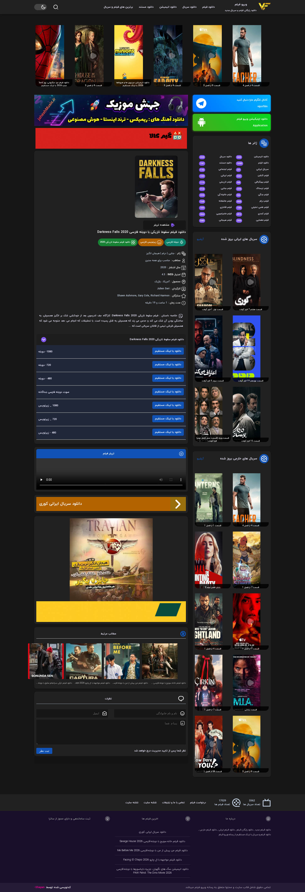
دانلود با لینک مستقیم (168, 351)
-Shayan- (39, 887)
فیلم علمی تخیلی (253, 207)
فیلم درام (253, 201)
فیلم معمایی (253, 220)
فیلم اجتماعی (216, 169)
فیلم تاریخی (216, 182)
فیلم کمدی (253, 214)
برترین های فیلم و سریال (118, 7)
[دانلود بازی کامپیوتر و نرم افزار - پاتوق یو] (111, 611)
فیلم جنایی (216, 188)
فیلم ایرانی (216, 176)
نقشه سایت (150, 802)
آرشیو (200, 239)
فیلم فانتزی (216, 207)
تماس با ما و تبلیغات (173, 802)
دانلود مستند (146, 7)
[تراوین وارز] (111, 559)
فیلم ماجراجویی (216, 214)
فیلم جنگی (253, 195)
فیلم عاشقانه (216, 201)
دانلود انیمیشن (168, 7)
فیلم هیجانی (216, 220)
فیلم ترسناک (253, 188)
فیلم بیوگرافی (253, 182)
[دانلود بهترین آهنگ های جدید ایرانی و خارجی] (111, 110)
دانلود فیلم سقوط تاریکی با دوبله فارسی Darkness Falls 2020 (141, 232)
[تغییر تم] (40, 7)
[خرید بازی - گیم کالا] (111, 138)
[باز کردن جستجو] (56, 7)
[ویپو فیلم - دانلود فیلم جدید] (264, 7)
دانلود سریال (189, 7)
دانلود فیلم (208, 7)
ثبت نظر (44, 750)
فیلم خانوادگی (216, 195)
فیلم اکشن (253, 176)
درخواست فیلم (198, 802)
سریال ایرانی (253, 169)
